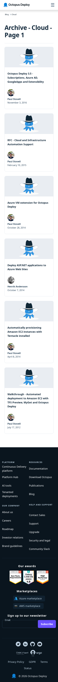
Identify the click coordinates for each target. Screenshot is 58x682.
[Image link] (15, 577)
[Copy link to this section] (17, 461)
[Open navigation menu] (53, 5)
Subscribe (47, 624)
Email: (8, 620)
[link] (29, 78)
